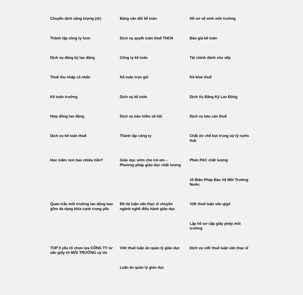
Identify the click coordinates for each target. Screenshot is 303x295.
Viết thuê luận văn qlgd (210, 204)
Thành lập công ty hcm (70, 38)
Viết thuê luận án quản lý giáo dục (150, 248)
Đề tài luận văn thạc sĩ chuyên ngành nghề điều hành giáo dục (147, 206)
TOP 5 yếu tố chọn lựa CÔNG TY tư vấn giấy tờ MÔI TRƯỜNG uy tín (81, 250)
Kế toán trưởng (63, 97)
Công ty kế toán (134, 58)
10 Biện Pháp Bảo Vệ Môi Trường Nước (219, 182)
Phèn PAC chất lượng (209, 160)
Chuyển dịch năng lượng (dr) (75, 18)
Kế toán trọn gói (134, 77)
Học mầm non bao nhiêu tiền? (76, 160)
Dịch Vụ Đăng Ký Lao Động (213, 97)
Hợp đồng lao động (67, 116)
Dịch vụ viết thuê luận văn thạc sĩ (219, 248)
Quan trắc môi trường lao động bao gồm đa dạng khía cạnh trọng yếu (81, 206)
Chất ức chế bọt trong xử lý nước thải (219, 138)
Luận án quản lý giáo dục (142, 267)
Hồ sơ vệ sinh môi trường (213, 18)
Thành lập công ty (135, 136)
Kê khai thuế (201, 77)
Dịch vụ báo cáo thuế (208, 116)
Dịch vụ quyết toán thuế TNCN (146, 38)
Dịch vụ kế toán (133, 97)
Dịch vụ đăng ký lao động (72, 58)
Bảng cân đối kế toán (138, 18)
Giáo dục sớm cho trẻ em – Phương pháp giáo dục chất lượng (150, 162)
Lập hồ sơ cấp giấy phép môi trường (215, 226)
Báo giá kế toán (203, 38)
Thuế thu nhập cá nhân (70, 77)
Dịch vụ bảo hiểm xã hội (141, 116)
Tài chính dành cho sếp (210, 58)
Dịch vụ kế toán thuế (68, 136)
